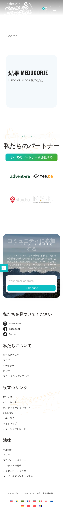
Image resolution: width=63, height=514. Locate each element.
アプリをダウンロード (14, 428)
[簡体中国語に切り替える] (34, 506)
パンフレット (10, 402)
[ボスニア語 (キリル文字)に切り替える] (40, 506)
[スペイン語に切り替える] (23, 506)
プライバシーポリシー (14, 460)
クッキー (7, 455)
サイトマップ (10, 423)
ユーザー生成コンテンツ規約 (18, 476)
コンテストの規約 (12, 465)
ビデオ (6, 370)
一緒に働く (9, 418)
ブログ (6, 360)
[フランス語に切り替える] (28, 501)
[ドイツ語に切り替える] (34, 501)
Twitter (13, 334)
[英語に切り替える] (11, 501)
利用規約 (7, 449)
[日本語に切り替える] (46, 501)
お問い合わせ (10, 412)
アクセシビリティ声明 (14, 470)
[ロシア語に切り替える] (52, 501)
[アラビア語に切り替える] (23, 501)
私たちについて (11, 355)
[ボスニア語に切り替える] (17, 501)
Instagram (15, 323)
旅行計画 (7, 397)
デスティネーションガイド (17, 407)
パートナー (9, 365)
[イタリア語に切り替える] (40, 501)
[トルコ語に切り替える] (28, 506)
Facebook (14, 328)
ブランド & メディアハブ (16, 376)
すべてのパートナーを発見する (31, 157)
